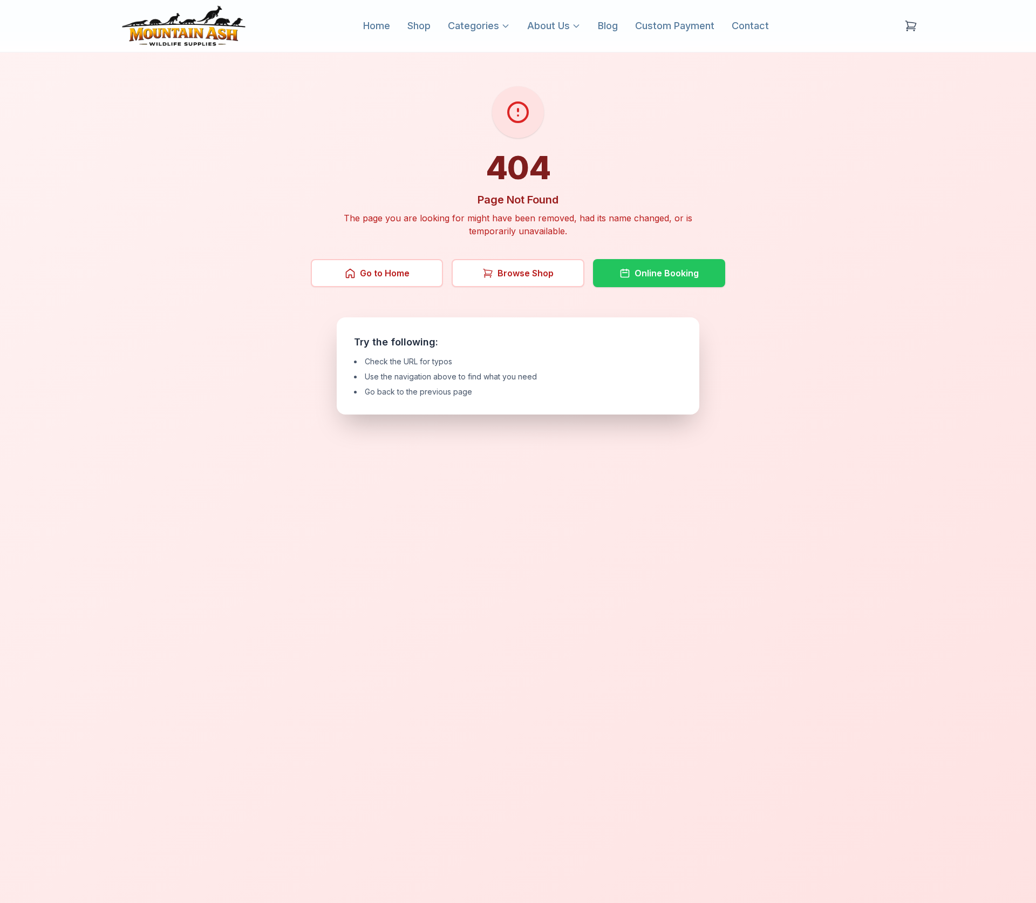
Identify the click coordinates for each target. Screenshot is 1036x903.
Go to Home (385, 273)
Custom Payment (674, 25)
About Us (548, 25)
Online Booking (667, 273)
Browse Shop (525, 273)
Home (376, 25)
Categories (473, 25)
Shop (419, 25)
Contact (750, 25)
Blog (608, 25)
